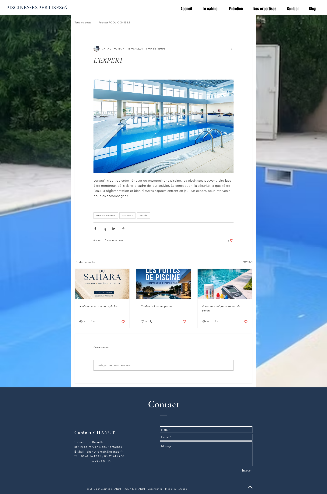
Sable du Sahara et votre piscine (98, 306)
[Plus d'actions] (231, 48)
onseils (143, 215)
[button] (267, 9)
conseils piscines (105, 215)
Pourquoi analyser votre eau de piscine (221, 308)
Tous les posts (83, 22)
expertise (127, 215)
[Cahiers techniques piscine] (163, 284)
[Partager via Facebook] (95, 229)
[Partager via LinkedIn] (114, 229)
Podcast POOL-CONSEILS (114, 22)
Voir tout (247, 261)
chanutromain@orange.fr (105, 451)
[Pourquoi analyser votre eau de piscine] (225, 284)
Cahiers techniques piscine (156, 306)
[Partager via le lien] (123, 229)
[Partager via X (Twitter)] (104, 229)
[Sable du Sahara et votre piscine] (102, 284)
